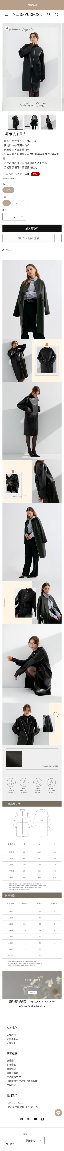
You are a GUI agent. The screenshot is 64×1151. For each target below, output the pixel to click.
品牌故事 (11, 1034)
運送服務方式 (14, 1077)
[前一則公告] (6, 5)
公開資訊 (11, 1043)
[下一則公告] (58, 5)
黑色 (8, 190)
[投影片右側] (60, 123)
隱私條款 (11, 1068)
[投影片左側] (3, 123)
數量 (4, 210)
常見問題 (11, 1085)
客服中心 (11, 1064)
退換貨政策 (13, 1073)
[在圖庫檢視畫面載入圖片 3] (48, 122)
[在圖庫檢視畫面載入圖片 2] (31, 122)
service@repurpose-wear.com (22, 1106)
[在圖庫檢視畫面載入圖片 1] (15, 122)
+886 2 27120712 (15, 1102)
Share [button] (9, 250)
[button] (6, 14)
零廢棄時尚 (13, 1039)
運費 (13, 179)
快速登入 (11, 1060)
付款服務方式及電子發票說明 (22, 1081)
